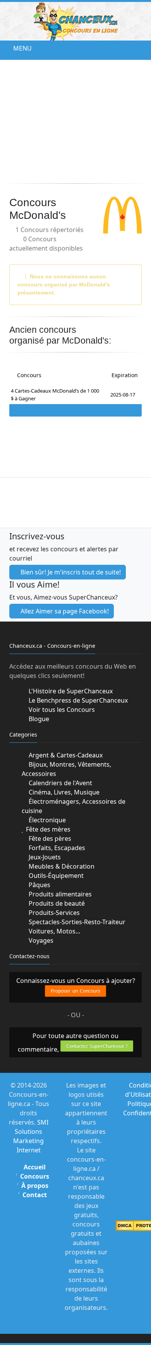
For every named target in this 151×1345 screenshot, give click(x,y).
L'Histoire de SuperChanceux (70, 691)
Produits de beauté (56, 903)
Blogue (38, 719)
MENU (16, 48)
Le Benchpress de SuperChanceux (77, 700)
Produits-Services (53, 912)
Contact (34, 1195)
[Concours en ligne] (75, 21)
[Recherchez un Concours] (143, 48)
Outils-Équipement (55, 875)
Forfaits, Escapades (56, 848)
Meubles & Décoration (60, 866)
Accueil (35, 1167)
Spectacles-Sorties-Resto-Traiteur (76, 922)
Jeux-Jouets (44, 857)
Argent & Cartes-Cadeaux (65, 755)
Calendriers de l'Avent (59, 783)
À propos (34, 1185)
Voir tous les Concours (61, 709)
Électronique (46, 820)
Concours (34, 1176)
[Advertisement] (75, 122)
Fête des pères (49, 838)
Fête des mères (47, 829)
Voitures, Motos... (53, 931)
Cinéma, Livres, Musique (63, 792)
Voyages (40, 940)
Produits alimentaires (59, 894)
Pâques (38, 885)
